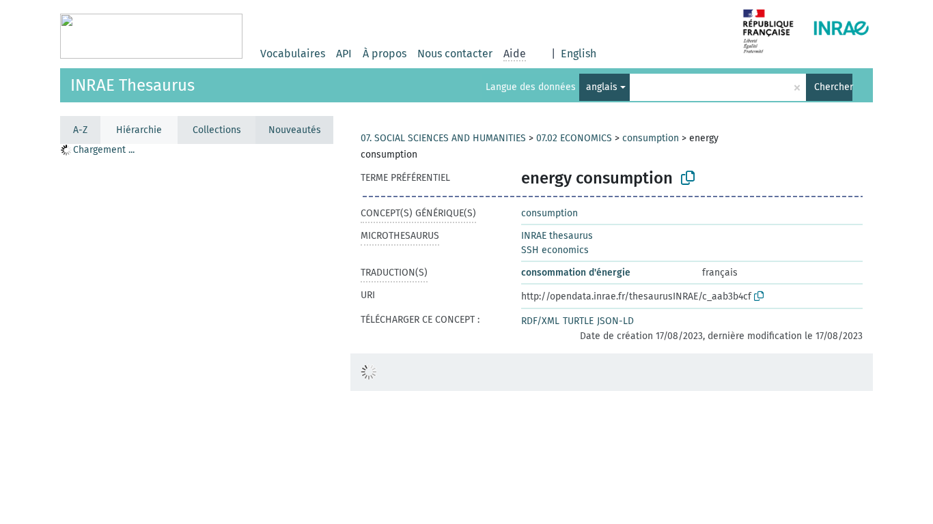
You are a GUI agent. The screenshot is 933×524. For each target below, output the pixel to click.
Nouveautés (294, 130)
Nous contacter (454, 53)
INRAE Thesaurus (132, 85)
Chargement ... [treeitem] (104, 150)
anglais (601, 87)
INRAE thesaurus (557, 236)
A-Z (80, 130)
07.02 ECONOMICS (574, 138)
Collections (217, 130)
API (344, 53)
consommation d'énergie (575, 272)
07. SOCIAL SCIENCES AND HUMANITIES (443, 138)
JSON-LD (615, 321)
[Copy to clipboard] (688, 178)
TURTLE (578, 321)
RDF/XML (540, 321)
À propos (384, 53)
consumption (650, 138)
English (578, 53)
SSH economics (555, 250)
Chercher (833, 87)
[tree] (196, 333)
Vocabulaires (292, 53)
